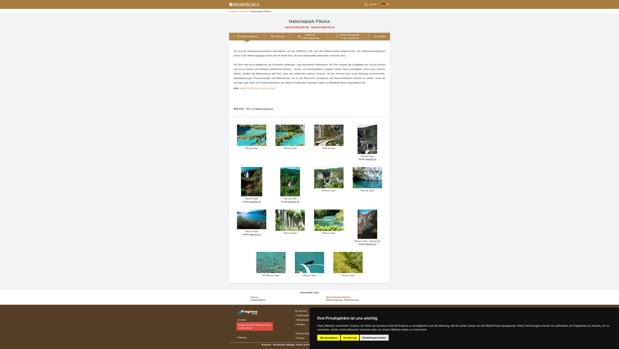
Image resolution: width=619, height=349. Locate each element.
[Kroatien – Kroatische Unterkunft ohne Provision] (244, 4)
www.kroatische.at (322, 27)
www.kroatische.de (297, 27)
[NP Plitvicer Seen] (252, 135)
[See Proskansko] (252, 219)
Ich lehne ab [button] (350, 337)
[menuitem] (247, 36)
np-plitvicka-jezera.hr (262, 108)
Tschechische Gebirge (307, 315)
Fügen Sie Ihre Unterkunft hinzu (255, 326)
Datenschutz (302, 333)
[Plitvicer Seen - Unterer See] (367, 224)
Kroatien (233, 11)
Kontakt (242, 320)
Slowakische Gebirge (307, 320)
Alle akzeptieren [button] (329, 337)
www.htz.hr (371, 159)
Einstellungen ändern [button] (374, 337)
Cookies (300, 338)
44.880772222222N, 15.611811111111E (257, 88)
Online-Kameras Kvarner (338, 297)
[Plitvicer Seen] (367, 139)
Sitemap (242, 337)
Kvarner (244, 11)
